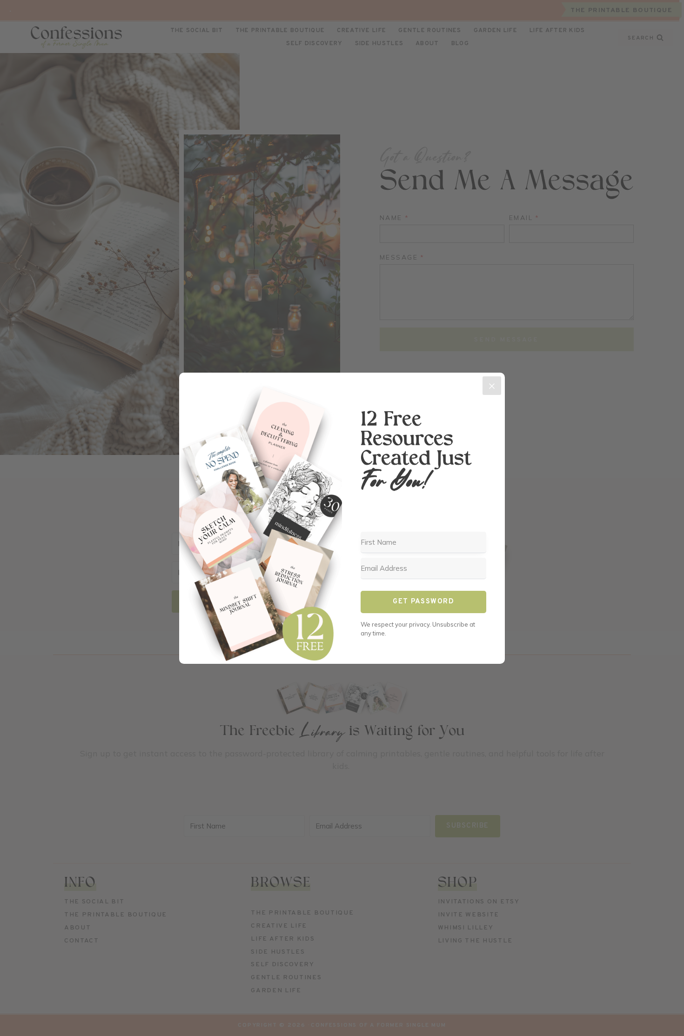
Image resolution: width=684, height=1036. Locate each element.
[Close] (492, 385)
